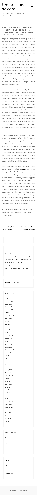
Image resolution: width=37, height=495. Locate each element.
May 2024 (7, 327)
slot (6, 446)
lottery (6, 443)
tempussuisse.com (13, 7)
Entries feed (8, 468)
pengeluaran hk (27, 212)
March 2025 (8, 298)
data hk (22, 209)
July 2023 (7, 355)
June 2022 (7, 390)
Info (6, 440)
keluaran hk (24, 169)
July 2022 (7, 387)
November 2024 (9, 310)
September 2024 (9, 315)
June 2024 (7, 324)
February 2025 (9, 301)
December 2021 (9, 407)
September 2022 (9, 381)
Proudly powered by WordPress (18, 490)
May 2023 (7, 361)
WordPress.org (9, 473)
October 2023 (8, 347)
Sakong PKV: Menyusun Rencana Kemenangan (17, 254)
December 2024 (9, 307)
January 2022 (8, 404)
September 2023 (9, 350)
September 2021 (9, 416)
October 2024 (8, 312)
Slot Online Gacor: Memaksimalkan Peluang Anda (18, 256)
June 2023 (7, 358)
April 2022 (8, 396)
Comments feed (9, 471)
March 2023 (8, 367)
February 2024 (9, 335)
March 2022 (8, 398)
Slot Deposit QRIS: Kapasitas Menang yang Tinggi (18, 259)
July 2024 (7, 321)
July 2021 (7, 421)
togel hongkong (7, 215)
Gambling (7, 437)
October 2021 (8, 413)
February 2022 (9, 401)
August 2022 (8, 384)
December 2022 (9, 373)
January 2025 (8, 304)
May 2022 (7, 393)
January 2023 (8, 370)
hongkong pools (7, 212)
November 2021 (9, 410)
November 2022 (9, 375)
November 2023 (9, 344)
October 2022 (8, 378)
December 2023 (9, 341)
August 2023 (8, 353)
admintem (20, 34)
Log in (6, 465)
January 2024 (8, 338)
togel (11, 209)
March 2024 (8, 333)
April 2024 (8, 330)
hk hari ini (29, 209)
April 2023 (8, 364)
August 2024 (8, 318)
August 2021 (8, 418)
